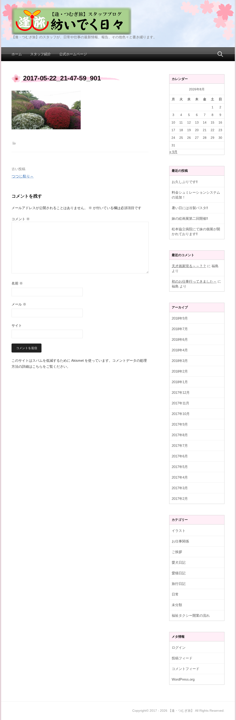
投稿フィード (182, 658)
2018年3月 (180, 361)
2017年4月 (180, 477)
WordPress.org (183, 679)
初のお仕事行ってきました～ (194, 281)
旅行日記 (179, 584)
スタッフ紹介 (40, 54)
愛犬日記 (179, 562)
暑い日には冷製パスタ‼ (190, 208)
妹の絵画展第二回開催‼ (190, 218)
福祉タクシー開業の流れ (191, 615)
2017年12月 (181, 392)
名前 (17, 283)
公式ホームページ (73, 54)
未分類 (177, 605)
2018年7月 (180, 329)
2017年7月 (180, 445)
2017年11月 (180, 403)
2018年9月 (180, 318)
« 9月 (173, 152)
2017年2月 (180, 499)
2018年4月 (180, 350)
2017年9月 (180, 424)
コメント (21, 219)
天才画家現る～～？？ (189, 266)
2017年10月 (181, 414)
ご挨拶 (177, 552)
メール (19, 304)
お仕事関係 (180, 541)
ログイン (179, 647)
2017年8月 (180, 435)
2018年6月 (180, 339)
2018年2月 (180, 371)
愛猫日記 (179, 573)
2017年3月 (180, 488)
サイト (17, 325)
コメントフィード (185, 669)
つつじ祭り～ (23, 176)
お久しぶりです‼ (185, 182)
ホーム (17, 54)
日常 (175, 594)
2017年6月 (180, 456)
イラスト (179, 531)
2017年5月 (180, 467)
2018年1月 (180, 382)
